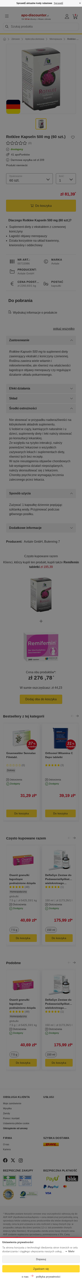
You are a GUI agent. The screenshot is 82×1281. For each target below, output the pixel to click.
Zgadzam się (41, 1268)
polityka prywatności (48, 1276)
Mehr (71, 1251)
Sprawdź (58, 3)
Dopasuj (41, 1259)
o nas (25, 1276)
